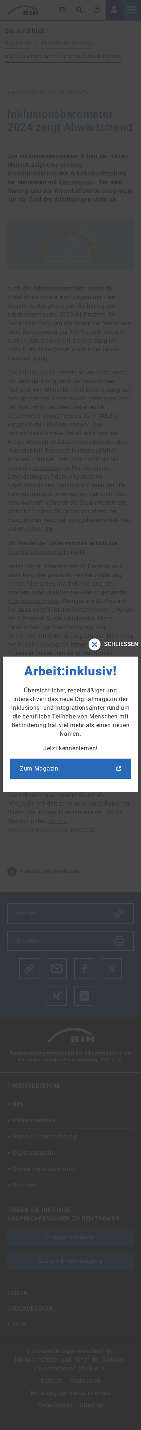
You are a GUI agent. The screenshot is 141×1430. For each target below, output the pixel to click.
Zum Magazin (39, 768)
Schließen (121, 644)
